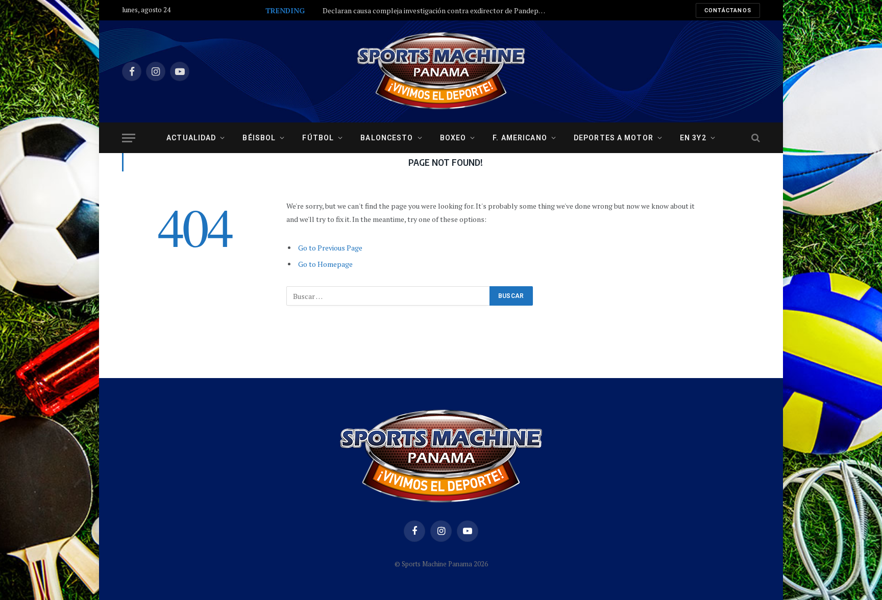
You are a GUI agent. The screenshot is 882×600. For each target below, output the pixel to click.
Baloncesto (386, 138)
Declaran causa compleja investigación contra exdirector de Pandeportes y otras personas (437, 10)
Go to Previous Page (330, 248)
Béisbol (259, 138)
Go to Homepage (325, 264)
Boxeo (453, 138)
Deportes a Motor (613, 138)
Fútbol (318, 138)
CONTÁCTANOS (727, 10)
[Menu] (128, 138)
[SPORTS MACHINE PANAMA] (441, 71)
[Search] (754, 138)
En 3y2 (693, 138)
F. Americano (520, 138)
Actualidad (191, 138)
